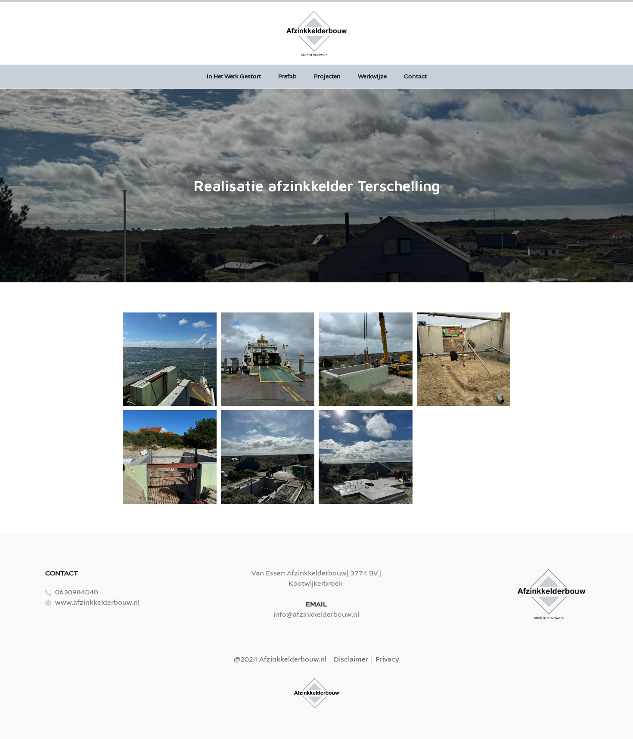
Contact (415, 77)
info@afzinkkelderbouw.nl (316, 615)
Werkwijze (372, 77)
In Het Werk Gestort (234, 77)
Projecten (327, 77)
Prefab (287, 77)
